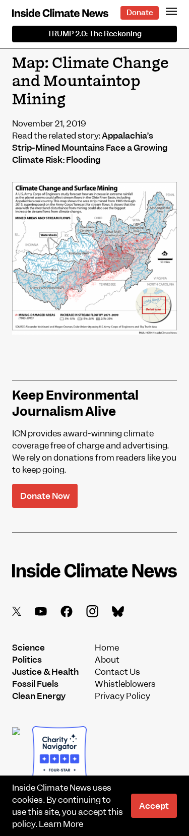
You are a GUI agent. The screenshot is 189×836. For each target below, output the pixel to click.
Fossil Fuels (35, 683)
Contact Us (117, 671)
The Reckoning (94, 34)
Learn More (61, 823)
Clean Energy (39, 695)
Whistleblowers (125, 683)
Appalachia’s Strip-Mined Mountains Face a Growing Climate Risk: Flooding (89, 147)
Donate (140, 13)
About (107, 659)
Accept (154, 805)
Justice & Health (45, 671)
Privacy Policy (122, 695)
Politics (27, 659)
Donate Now (45, 495)
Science (28, 647)
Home (107, 647)
